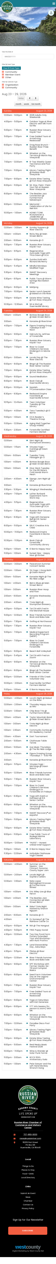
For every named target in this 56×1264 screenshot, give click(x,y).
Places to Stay (28, 1170)
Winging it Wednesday (41, 490)
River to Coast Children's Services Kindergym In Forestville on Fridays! (41, 789)
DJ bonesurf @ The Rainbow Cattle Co (39, 920)
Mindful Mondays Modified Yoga (38, 267)
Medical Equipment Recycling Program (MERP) (39, 634)
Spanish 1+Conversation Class (40, 388)
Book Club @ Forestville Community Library (39, 543)
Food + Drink (28, 1174)
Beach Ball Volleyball (40, 651)
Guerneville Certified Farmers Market (40, 684)
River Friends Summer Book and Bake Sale (41, 616)
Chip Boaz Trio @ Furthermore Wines (39, 712)
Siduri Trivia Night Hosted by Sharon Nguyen (39, 909)
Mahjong (34, 287)
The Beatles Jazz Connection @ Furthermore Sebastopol (38, 197)
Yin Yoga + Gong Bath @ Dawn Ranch (40, 571)
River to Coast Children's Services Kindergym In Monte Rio (40, 350)
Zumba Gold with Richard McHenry (38, 261)
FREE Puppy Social (39, 930)
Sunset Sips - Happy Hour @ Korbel (40, 554)
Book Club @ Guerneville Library (39, 382)
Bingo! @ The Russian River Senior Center (40, 365)
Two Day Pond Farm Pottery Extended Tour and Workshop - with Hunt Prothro (40, 937)
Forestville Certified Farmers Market (39, 431)
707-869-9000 (30, 1135)
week (26, 104)
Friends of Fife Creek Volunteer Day (40, 678)
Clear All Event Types (11, 68)
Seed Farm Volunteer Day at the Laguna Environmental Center (40, 978)
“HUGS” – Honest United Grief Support (40, 844)
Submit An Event (28, 1193)
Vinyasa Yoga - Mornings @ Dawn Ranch (39, 766)
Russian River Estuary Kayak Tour (40, 131)
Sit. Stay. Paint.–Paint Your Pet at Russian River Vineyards (40, 187)
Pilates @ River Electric (37, 952)
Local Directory (28, 1178)
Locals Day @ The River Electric (39, 359)
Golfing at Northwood (41, 622)
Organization (11, 85)
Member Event (12, 75)
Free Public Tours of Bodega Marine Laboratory (40, 836)
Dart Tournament (39, 737)
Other (8, 78)
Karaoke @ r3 (36, 240)
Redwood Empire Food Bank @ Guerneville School (39, 396)
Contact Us (28, 1205)
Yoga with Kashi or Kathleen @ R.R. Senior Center (39, 798)
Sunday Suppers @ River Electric (39, 229)
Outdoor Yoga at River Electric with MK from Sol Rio (41, 124)
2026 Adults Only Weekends (38, 116)
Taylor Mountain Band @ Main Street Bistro (41, 718)
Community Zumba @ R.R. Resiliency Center (41, 731)
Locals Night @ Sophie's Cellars (38, 876)
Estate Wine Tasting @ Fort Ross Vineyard (40, 180)
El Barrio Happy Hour (40, 549)
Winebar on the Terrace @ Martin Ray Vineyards (41, 155)
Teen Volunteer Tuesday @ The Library (37, 404)
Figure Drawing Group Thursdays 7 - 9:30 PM (41, 755)
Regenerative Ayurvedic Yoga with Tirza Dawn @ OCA (40, 253)
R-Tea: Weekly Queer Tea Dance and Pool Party (40, 164)
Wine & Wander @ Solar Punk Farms (39, 1052)
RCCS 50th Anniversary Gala (38, 1059)
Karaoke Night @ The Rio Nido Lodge (40, 578)
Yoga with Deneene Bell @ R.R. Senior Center (39, 519)
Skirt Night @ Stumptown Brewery (40, 442)
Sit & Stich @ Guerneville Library (39, 305)
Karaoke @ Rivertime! (41, 321)
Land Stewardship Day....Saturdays (39, 946)
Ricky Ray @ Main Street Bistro (38, 235)
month (18, 104)
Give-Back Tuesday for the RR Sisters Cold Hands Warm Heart (39, 471)
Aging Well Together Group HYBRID (40, 425)
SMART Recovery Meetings (38, 273)
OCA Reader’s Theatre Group (37, 418)
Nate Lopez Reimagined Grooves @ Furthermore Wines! (40, 884)
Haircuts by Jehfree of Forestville (40, 335)
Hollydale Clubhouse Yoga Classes (40, 855)
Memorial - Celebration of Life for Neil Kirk (41, 206)
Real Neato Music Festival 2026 (38, 1046)
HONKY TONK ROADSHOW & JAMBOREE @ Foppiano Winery (38, 216)
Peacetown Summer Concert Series (40, 565)
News (28, 1197)
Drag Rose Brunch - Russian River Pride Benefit (40, 147)
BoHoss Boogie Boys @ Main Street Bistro (40, 316)
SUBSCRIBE (27, 1231)
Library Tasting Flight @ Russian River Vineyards (40, 172)
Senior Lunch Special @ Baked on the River (40, 293)
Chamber (28, 1201)
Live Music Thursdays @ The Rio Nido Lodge (40, 748)
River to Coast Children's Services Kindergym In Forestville (39, 644)
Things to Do (28, 1166)
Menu (54, 3)
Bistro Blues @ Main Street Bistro (39, 584)
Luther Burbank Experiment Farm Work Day (38, 496)
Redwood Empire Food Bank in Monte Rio (40, 534)
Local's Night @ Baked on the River (41, 699)
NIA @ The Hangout (39, 926)
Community (11, 72)
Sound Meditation (38, 377)
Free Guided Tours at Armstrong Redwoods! (40, 139)
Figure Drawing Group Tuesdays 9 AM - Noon (41, 328)
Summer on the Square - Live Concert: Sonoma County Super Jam (39, 867)
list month (36, 104)
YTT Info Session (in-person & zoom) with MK (40, 1009)
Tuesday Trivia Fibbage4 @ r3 (37, 457)
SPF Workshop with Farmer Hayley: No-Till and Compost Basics (39, 967)
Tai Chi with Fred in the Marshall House (39, 610)
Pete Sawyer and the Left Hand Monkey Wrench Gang (40, 1066)
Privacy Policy (28, 1209)
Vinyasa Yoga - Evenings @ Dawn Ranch (39, 449)
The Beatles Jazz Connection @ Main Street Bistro (39, 900)
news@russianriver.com (30, 1139)
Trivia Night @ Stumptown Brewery (40, 603)
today (21, 98)
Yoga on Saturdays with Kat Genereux (39, 1001)
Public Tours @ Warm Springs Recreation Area (40, 281)
